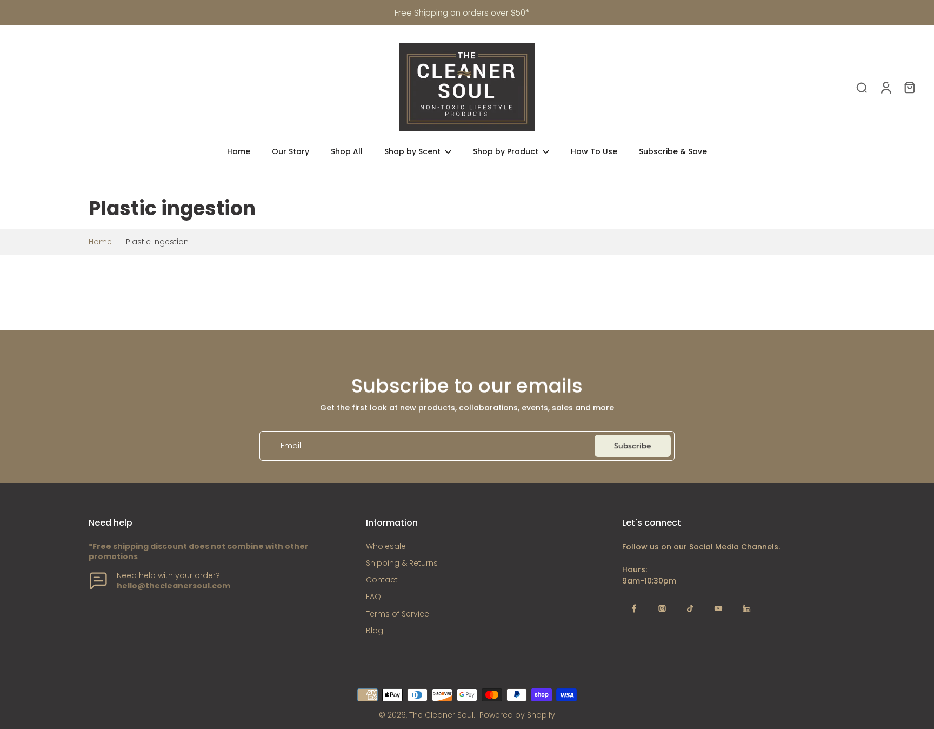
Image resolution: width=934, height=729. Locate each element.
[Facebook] (634, 608)
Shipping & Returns (402, 563)
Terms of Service (397, 614)
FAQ (373, 597)
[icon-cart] (909, 87)
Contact (382, 580)
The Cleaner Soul (441, 715)
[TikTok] (690, 608)
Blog (374, 631)
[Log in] (885, 87)
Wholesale (386, 546)
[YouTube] (718, 608)
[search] (861, 87)
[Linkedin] (746, 608)
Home (100, 241)
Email (291, 446)
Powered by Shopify (517, 715)
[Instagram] (662, 608)
